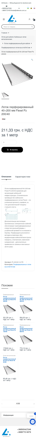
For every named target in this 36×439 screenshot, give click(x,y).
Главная (4, 33)
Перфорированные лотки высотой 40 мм (15, 47)
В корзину (14, 150)
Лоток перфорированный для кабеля (17, 43)
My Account (29, 19)
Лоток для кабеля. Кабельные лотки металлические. (13, 38)
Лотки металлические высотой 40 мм (9, 356)
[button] (32, 60)
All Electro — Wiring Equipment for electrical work (16, 3)
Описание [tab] (6, 177)
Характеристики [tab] (22, 177)
